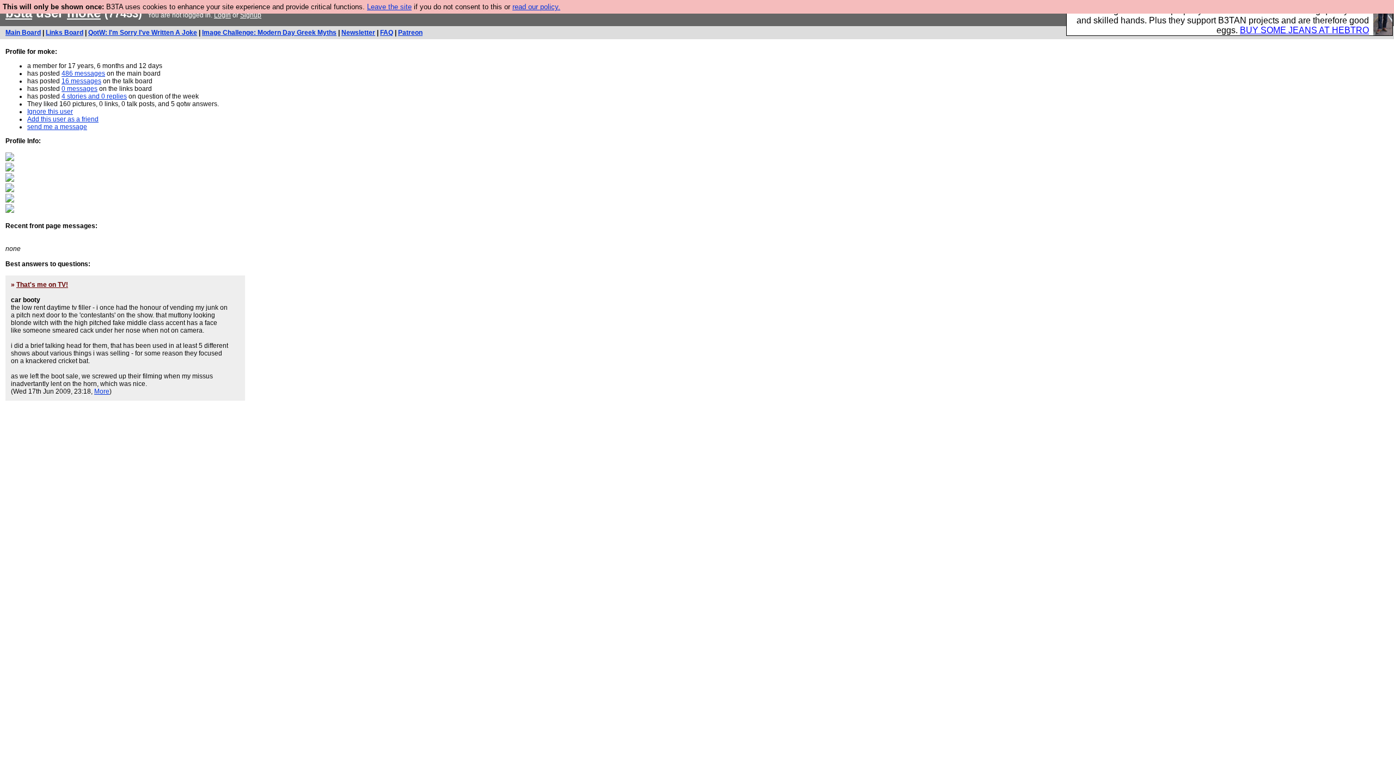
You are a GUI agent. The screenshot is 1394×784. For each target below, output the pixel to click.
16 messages (81, 81)
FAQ (386, 32)
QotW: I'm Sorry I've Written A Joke (142, 32)
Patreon (410, 32)
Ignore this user (50, 111)
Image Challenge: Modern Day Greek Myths (269, 32)
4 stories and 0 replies (94, 96)
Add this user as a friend (63, 119)
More (101, 391)
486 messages (83, 73)
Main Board (23, 32)
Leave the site (389, 7)
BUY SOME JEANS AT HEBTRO (1304, 30)
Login (222, 15)
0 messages (79, 89)
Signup (250, 15)
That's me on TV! (42, 285)
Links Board (64, 32)
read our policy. (536, 7)
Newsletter (358, 32)
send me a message (57, 127)
